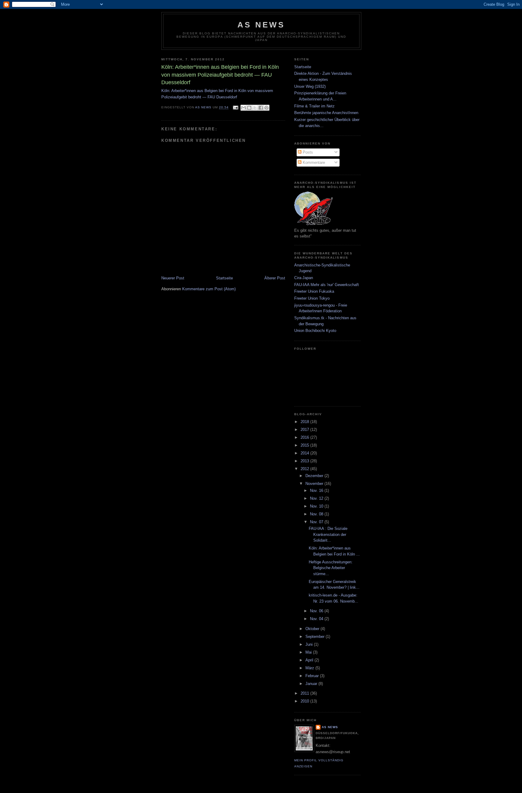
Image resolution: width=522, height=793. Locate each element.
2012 (305, 469)
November (314, 483)
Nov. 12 (317, 498)
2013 (305, 461)
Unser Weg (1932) (310, 86)
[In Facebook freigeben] (261, 108)
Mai (309, 652)
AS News (261, 24)
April (309, 660)
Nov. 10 (317, 506)
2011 (305, 693)
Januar (311, 683)
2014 (305, 453)
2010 (305, 701)
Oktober (313, 628)
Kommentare (313, 162)
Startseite (224, 278)
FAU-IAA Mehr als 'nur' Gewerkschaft (326, 284)
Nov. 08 (317, 514)
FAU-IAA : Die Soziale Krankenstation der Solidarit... (328, 534)
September (315, 636)
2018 (305, 421)
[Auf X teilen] (255, 108)
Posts (307, 152)
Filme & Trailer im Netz (314, 106)
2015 (305, 445)
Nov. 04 (317, 618)
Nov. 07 (317, 522)
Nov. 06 (317, 611)
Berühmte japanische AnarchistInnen (326, 112)
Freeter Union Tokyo (312, 298)
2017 (305, 429)
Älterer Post (274, 278)
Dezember (314, 475)
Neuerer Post (172, 278)
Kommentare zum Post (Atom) (209, 289)
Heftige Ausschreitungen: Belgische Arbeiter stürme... (331, 568)
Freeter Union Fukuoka (314, 291)
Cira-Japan (303, 277)
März (310, 668)
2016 (305, 437)
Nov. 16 (317, 490)
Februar (312, 676)
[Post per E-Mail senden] (235, 107)
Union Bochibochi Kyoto (315, 330)
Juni (309, 644)
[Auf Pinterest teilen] (266, 108)
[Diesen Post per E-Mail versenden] (243, 108)
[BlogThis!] (249, 108)
